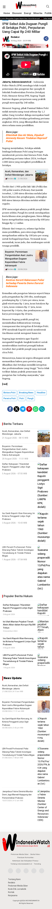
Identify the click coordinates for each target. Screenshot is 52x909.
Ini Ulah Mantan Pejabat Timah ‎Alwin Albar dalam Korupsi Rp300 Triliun (19, 624)
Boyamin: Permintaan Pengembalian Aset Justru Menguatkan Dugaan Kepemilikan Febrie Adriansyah (19, 258)
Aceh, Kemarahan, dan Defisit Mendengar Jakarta (19, 173)
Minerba (37, 13)
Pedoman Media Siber (19, 854)
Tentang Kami (14, 879)
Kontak (11, 892)
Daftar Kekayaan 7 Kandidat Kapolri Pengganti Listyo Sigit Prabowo (18, 608)
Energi (27, 13)
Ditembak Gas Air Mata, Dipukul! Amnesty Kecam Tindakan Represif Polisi (26, 138)
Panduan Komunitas (25, 857)
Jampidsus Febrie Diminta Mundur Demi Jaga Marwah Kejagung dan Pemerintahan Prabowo (17, 794)
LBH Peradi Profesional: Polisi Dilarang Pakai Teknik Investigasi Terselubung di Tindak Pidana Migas (19, 660)
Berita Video (35, 854)
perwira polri (9, 398)
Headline (41, 392)
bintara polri (9, 392)
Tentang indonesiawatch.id (21, 864)
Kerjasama (12, 895)
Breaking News (26, 392)
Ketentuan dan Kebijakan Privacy (25, 861)
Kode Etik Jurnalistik (17, 889)
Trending (37, 864)
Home (6, 13)
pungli (30, 398)
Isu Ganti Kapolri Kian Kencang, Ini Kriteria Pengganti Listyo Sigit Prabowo (19, 641)
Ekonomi (17, 13)
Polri (21, 398)
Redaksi (15, 37)
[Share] (46, 38)
